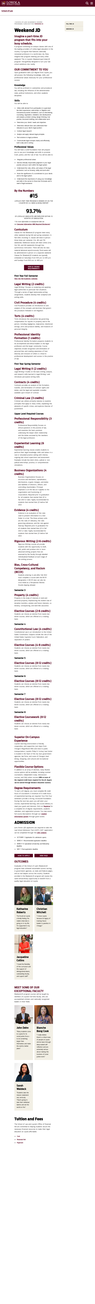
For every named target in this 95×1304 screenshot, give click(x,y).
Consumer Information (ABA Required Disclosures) (33, 224)
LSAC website (41, 833)
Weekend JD (39, 24)
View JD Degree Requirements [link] (34, 267)
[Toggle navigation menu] (92, 3)
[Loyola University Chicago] (10, 3)
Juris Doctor (28, 24)
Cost (18, 1136)
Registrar (47, 806)
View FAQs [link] (44, 856)
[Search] (87, 3)
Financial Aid (21, 1139)
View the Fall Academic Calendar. (26, 279)
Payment (20, 1143)
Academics (32, 22)
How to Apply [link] (24, 856)
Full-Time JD (70, 24)
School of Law (7, 11)
